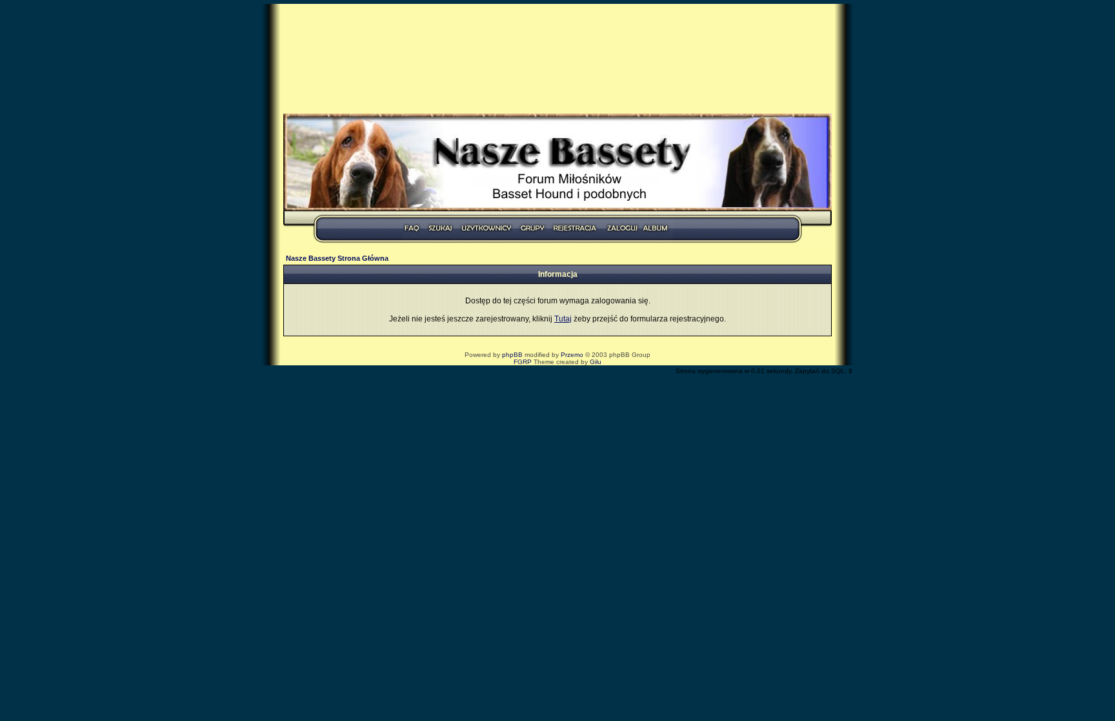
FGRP (523, 361)
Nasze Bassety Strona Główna (337, 258)
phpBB (512, 354)
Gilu (595, 361)
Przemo (572, 354)
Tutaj (563, 318)
